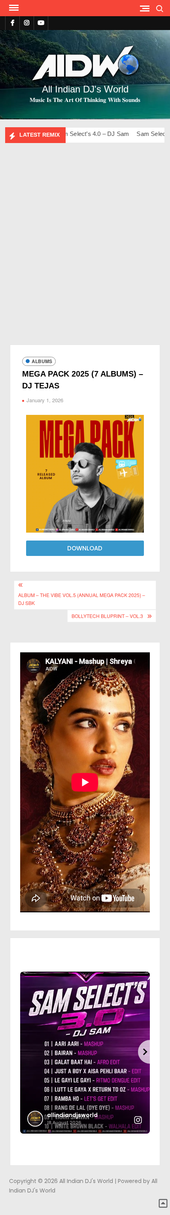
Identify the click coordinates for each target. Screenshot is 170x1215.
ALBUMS (42, 361)
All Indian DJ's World (85, 89)
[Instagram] (27, 22)
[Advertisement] (85, 252)
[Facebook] (12, 22)
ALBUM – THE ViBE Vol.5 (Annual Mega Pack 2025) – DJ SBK (81, 598)
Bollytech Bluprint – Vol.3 (107, 615)
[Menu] (13, 8)
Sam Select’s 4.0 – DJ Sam (68, 133)
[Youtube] (41, 22)
